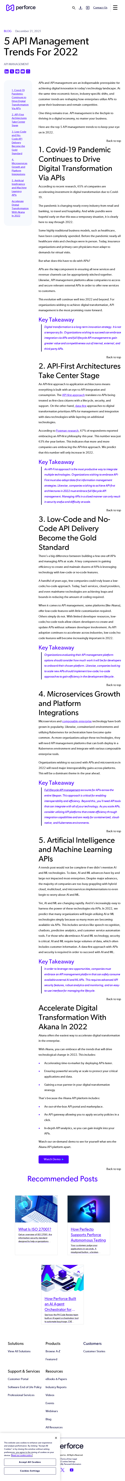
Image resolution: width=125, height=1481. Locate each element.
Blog (48, 1419)
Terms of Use (66, 1459)
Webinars (52, 1411)
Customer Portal (18, 1379)
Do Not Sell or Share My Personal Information (62, 1464)
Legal (75, 1459)
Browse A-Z (53, 1351)
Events (50, 1403)
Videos (50, 1395)
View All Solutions (19, 1351)
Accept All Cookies (30, 1462)
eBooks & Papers (56, 1379)
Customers (92, 1343)
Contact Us (100, 7)
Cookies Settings (30, 1471)
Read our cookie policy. (22, 1455)
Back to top (113, 141)
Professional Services (21, 1395)
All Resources (54, 1427)
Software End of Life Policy (25, 1387)
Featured (51, 1359)
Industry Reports (56, 1387)
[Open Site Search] (74, 8)
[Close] (56, 1437)
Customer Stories (94, 1351)
